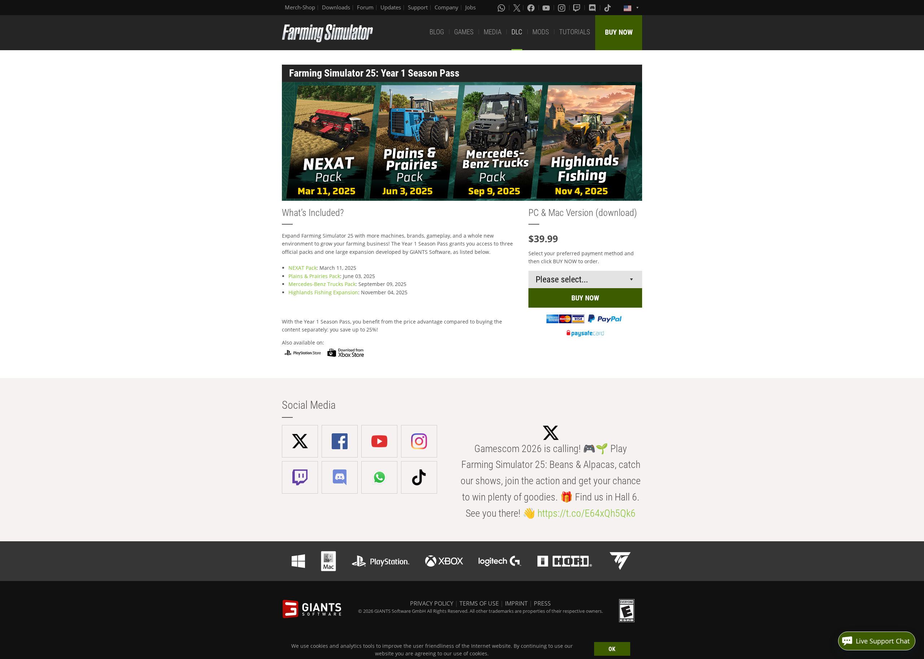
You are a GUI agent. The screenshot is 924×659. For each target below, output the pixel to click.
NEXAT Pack (302, 267)
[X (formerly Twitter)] (516, 8)
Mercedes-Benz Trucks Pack (322, 284)
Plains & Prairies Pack (314, 276)
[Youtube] (546, 8)
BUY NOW (619, 32)
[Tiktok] (608, 8)
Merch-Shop (300, 7)
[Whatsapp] (502, 8)
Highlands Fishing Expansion (323, 292)
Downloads (336, 7)
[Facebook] (531, 8)
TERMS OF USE (479, 603)
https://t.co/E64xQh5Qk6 (586, 513)
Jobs (470, 7)
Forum (365, 7)
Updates (390, 7)
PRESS (542, 603)
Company (446, 7)
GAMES (464, 32)
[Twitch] (577, 8)
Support (418, 7)
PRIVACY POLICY (431, 603)
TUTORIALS (574, 32)
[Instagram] (562, 8)
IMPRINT (516, 603)
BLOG (437, 32)
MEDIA (492, 32)
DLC (516, 32)
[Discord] (593, 8)
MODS (540, 32)
